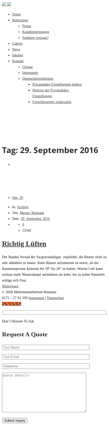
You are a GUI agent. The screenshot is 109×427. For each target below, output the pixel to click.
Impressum (36, 298)
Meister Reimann (32, 213)
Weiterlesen (10, 286)
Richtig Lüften (24, 244)
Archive (22, 207)
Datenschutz (55, 298)
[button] (57, 84)
